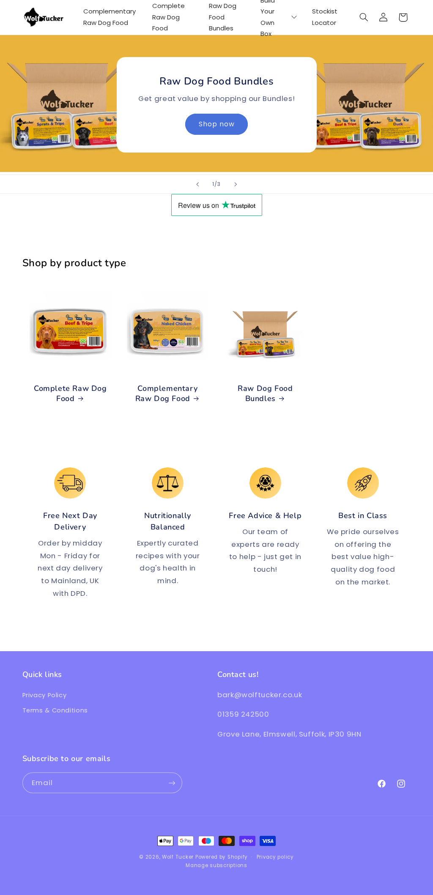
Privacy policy (275, 857)
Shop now (216, 124)
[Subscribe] (171, 782)
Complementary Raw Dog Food (166, 393)
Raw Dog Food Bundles (265, 393)
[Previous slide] (197, 184)
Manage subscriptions (216, 865)
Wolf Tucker (178, 857)
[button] (363, 17)
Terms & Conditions (55, 710)
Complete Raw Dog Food (70, 393)
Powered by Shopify (221, 857)
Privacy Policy (44, 695)
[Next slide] (235, 184)
